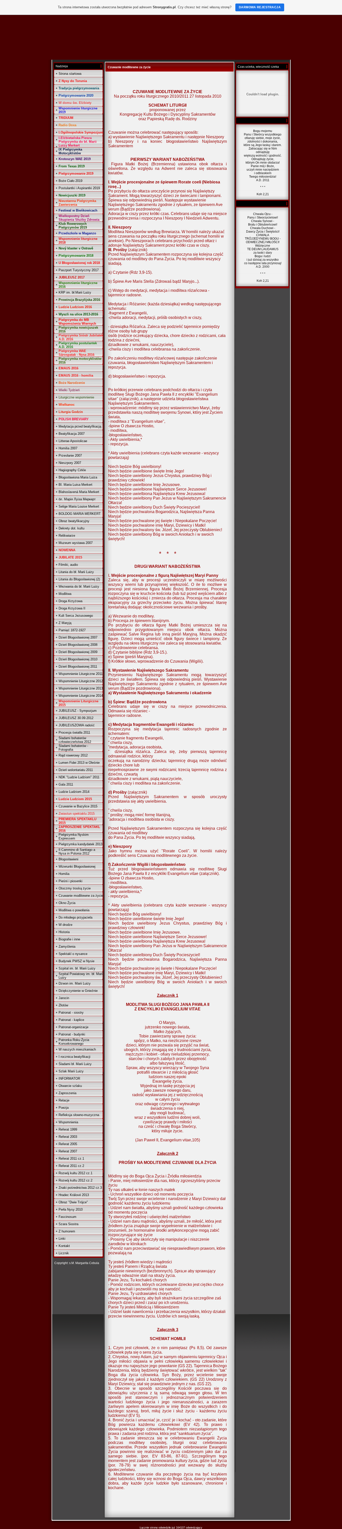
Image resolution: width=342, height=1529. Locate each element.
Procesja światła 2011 (74, 732)
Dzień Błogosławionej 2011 (78, 666)
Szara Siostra (68, 1224)
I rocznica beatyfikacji (74, 1057)
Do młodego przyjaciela (75, 917)
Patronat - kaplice (71, 1020)
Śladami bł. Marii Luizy (75, 1064)
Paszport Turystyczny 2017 (79, 270)
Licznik (64, 1253)
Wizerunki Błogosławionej (77, 866)
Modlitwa (65, 594)
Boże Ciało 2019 (70, 181)
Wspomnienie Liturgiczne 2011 (81, 674)
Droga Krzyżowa (70, 601)
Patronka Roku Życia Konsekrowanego (74, 1042)
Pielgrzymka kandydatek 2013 (80, 844)
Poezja (64, 1107)
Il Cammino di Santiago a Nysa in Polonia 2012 (77, 851)
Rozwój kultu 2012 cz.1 (75, 1173)
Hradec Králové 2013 (74, 1195)
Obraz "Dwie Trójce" (73, 1202)
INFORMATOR (69, 1078)
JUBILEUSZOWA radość (77, 725)
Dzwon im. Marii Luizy (75, 983)
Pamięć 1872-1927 (72, 630)
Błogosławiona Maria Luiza (78, 477)
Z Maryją (65, 623)
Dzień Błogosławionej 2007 (78, 637)
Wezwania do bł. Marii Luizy (79, 586)
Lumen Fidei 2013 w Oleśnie (79, 762)
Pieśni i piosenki (70, 881)
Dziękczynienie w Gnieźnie (78, 991)
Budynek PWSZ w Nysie (76, 961)
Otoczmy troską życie (75, 888)
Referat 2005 (68, 1144)
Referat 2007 (68, 1151)
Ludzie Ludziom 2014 (74, 792)
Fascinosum (67, 1217)
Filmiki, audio (68, 565)
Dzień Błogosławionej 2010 (78, 659)
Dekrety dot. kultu (71, 528)
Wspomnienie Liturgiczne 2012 (81, 681)
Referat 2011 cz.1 (71, 1158)
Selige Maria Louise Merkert (79, 506)
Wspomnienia (68, 1122)
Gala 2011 (66, 784)
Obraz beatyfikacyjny (74, 521)
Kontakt (64, 1246)
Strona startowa (70, 74)
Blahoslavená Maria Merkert (79, 492)
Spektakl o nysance (73, 954)
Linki (62, 1238)
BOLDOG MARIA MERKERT (80, 514)
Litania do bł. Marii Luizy (76, 572)
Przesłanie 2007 (70, 455)
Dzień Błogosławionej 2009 (78, 652)
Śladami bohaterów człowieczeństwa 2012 (75, 740)
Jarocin (64, 998)
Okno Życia (67, 903)
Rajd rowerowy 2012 (73, 755)
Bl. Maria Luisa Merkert (75, 484)
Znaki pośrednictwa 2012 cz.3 (80, 1188)
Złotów (63, 1005)
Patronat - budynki (72, 1034)
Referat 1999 (68, 1129)
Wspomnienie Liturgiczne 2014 (81, 696)
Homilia (64, 874)
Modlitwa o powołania (74, 910)
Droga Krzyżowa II (72, 608)
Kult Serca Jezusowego (76, 615)
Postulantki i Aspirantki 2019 (79, 188)
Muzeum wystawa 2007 (76, 543)
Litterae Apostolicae (73, 441)
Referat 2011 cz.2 (71, 1166)
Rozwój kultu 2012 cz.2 (75, 1180)
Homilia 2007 (68, 448)
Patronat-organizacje (73, 1027)
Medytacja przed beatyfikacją (80, 426)
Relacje (64, 1100)
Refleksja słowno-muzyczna (79, 1115)
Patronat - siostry (71, 1012)
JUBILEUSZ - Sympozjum (78, 711)
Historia (64, 932)
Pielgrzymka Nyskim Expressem (74, 836)
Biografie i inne (69, 939)
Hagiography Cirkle (72, 470)
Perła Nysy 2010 (71, 1209)
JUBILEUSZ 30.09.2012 (76, 718)
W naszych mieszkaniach (77, 1049)
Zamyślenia (67, 946)
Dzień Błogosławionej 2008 (78, 645)
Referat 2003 (68, 1137)
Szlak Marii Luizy (71, 1071)
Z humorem (67, 1231)
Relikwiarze (67, 535)
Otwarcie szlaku (70, 1086)
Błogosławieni (68, 859)
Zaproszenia (67, 1093)
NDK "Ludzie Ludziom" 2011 (79, 777)
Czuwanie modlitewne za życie (81, 895)
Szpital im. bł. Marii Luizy (77, 968)
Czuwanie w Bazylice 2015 (78, 806)
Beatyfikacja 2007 (72, 434)
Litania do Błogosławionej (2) (79, 579)
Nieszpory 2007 (70, 463)
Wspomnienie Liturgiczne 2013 (81, 688)
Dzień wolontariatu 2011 (76, 770)
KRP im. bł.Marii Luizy (75, 292)
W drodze (65, 925)
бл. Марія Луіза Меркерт (77, 499)
